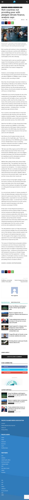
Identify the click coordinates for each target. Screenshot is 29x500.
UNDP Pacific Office (5, 460)
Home (2, 5)
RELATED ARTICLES (5, 302)
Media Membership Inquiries (8, 425)
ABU (2, 492)
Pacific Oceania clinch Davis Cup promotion (21, 281)
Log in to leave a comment (14, 356)
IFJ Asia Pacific (4, 490)
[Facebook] (2, 22)
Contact (3, 423)
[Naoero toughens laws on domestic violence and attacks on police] (4, 314)
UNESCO (3, 488)
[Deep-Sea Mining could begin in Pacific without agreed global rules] (4, 307)
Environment (10, 7)
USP (2, 482)
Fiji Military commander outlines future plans (6, 281)
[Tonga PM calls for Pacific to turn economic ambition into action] (4, 336)
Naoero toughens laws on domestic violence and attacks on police (18, 314)
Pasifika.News (4, 448)
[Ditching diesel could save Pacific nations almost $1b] (4, 342)
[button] (2, 2)
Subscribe (25, 372)
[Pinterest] (9, 22)
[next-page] (4, 348)
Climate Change (16, 7)
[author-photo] (14, 293)
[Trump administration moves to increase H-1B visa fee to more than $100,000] (4, 321)
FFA (2, 480)
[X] (6, 22)
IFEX (2, 466)
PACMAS (3, 472)
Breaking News (8, 5)
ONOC (2, 486)
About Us (3, 427)
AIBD (2, 495)
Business (3, 443)
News (21, 7)
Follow (25, 369)
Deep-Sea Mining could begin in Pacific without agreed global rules (17, 307)
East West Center (5, 468)
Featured (3, 441)
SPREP (2, 470)
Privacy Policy (4, 429)
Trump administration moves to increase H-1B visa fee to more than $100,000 (17, 321)
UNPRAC (3, 458)
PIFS (2, 455)
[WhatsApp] (12, 22)
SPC (2, 484)
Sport (2, 446)
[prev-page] (2, 348)
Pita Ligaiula (5, 19)
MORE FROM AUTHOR (15, 302)
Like (26, 366)
